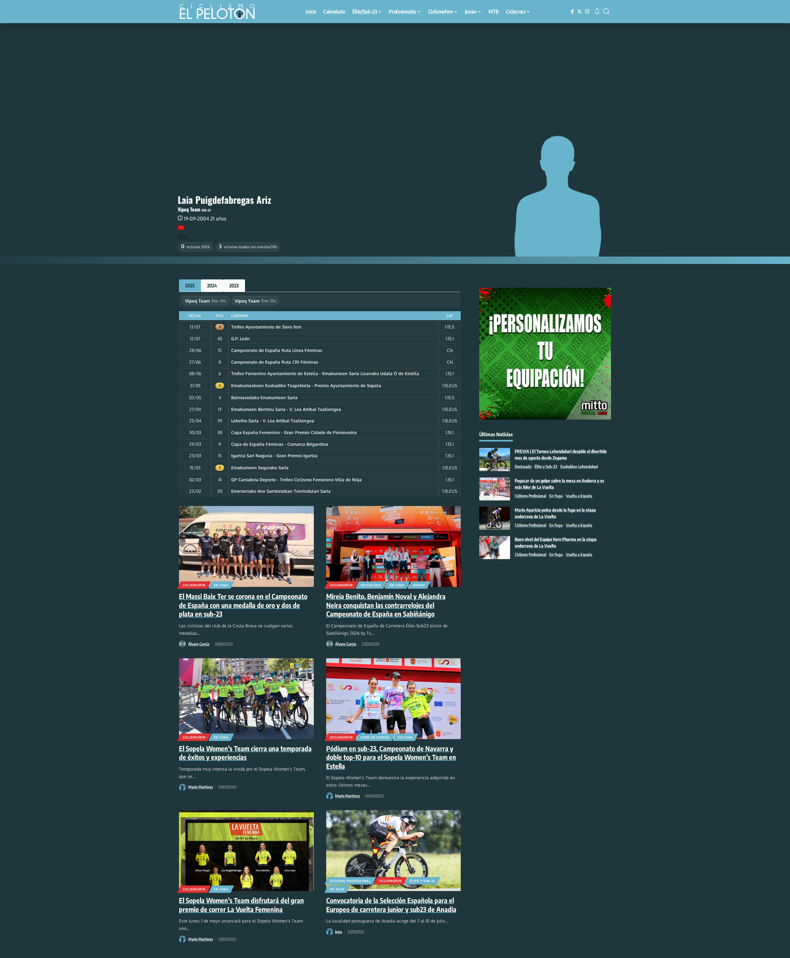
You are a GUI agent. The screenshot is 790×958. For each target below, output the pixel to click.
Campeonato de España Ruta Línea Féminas (276, 350)
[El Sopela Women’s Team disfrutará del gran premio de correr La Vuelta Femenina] (246, 850)
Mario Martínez (200, 786)
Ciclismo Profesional (350, 881)
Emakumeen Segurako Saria (260, 467)
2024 (212, 285)
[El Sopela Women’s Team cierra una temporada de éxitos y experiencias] (246, 698)
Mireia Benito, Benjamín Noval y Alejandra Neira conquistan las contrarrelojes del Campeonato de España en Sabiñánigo (386, 605)
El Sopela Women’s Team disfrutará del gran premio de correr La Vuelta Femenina (241, 905)
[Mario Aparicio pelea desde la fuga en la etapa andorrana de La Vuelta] (494, 518)
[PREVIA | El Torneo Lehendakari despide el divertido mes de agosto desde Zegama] (494, 459)
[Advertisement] (395, 69)
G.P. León (240, 338)
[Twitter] (580, 11)
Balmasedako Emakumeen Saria (264, 397)
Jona (338, 931)
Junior (419, 585)
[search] (606, 11)
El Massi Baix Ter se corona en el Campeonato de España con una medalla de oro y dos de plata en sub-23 (243, 605)
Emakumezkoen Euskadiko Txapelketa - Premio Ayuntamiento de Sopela (306, 385)
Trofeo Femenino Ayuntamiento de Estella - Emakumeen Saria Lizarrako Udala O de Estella (325, 373)
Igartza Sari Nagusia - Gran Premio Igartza (274, 455)
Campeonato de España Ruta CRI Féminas (274, 362)
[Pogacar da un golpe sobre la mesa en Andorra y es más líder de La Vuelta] (494, 488)
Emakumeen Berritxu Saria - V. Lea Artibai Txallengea (286, 409)
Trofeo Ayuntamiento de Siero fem (266, 326)
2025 (190, 285)
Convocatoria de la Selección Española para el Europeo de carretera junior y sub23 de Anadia (391, 905)
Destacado (371, 585)
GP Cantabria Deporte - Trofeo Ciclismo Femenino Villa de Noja (296, 479)
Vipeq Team (189, 209)
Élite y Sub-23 (422, 881)
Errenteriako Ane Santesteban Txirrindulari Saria (281, 491)
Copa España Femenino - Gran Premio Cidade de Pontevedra (294, 432)
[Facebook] (572, 11)
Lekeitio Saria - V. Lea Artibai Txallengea (272, 420)
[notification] (597, 11)
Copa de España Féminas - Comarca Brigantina (279, 444)
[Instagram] (587, 11)
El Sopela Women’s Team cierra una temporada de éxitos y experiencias (245, 753)
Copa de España (375, 737)
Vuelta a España (579, 495)
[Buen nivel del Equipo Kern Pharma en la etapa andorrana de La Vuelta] (494, 547)
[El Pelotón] (220, 12)
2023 (234, 285)
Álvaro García (198, 644)
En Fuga (221, 585)
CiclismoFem (194, 585)
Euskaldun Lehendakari (579, 466)
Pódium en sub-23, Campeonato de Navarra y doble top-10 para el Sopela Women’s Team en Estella (391, 757)
